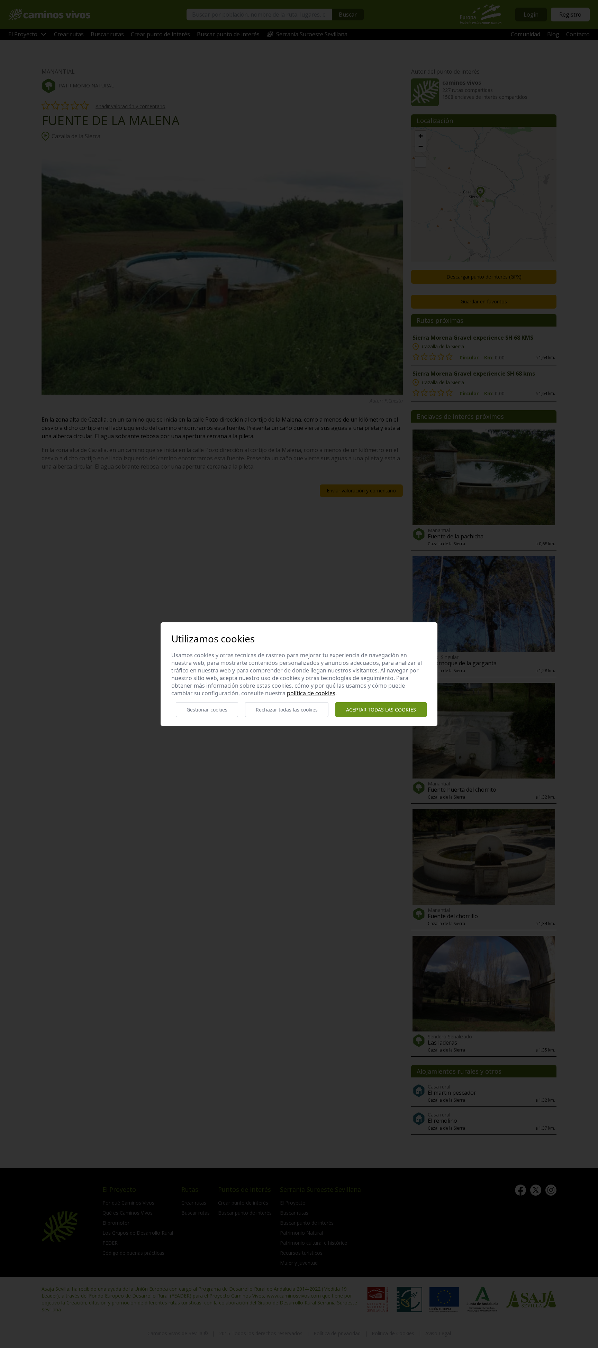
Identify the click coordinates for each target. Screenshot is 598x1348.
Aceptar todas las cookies (381, 709)
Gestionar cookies (207, 709)
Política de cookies (311, 693)
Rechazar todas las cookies (287, 709)
